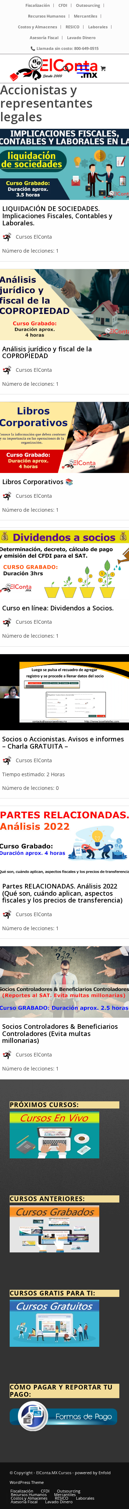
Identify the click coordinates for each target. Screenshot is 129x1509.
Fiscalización (37, 5)
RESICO (73, 26)
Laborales (98, 26)
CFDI (62, 5)
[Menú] (79, 68)
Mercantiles (85, 16)
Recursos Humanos (46, 16)
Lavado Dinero (81, 37)
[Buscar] (63, 68)
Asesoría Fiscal (44, 37)
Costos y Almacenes (37, 26)
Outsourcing (88, 5)
